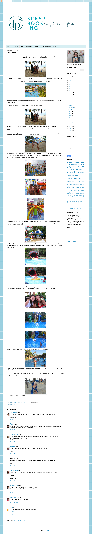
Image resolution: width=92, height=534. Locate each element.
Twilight (69, 171)
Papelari (74, 199)
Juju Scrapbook (74, 169)
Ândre (11, 424)
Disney (82, 171)
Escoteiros (82, 184)
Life (14, 404)
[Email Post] (29, 402)
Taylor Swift (81, 186)
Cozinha (71, 198)
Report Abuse (71, 241)
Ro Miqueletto (13, 412)
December (71, 101)
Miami (68, 181)
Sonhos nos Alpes (78, 201)
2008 (70, 130)
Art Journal (76, 195)
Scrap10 (82, 177)
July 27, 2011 (13, 419)
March (70, 119)
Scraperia (81, 168)
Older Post (61, 518)
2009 (70, 128)
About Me (15, 46)
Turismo (68, 202)
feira (71, 202)
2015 (70, 90)
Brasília (82, 164)
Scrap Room (70, 180)
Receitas (77, 186)
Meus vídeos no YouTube (75, 208)
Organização (70, 178)
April (69, 117)
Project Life (79, 162)
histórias (74, 202)
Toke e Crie (78, 193)
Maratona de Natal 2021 (78, 175)
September (71, 107)
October (70, 105)
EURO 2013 (70, 174)
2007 (70, 133)
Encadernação (76, 184)
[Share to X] (34, 402)
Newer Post (10, 518)
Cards (74, 189)
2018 (70, 84)
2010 (70, 126)
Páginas (70, 162)
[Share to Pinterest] (37, 402)
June (69, 113)
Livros (54, 46)
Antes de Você (70, 195)
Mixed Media (79, 198)
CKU (74, 174)
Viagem (69, 177)
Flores (68, 190)
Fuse (75, 198)
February (70, 122)
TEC (83, 201)
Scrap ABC (37, 46)
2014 (70, 92)
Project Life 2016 (71, 172)
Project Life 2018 (80, 199)
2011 (70, 99)
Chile (82, 172)
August (70, 109)
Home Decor (81, 180)
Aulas (68, 169)
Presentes (74, 192)
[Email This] (32, 402)
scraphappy (78, 202)
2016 (70, 88)
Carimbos (72, 181)
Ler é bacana (74, 190)
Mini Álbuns (76, 168)
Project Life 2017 (79, 178)
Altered (82, 193)
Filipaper (78, 174)
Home (9, 46)
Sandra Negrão (14, 485)
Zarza (69, 164)
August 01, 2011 (14, 502)
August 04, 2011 (14, 511)
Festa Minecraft (80, 189)
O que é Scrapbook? (26, 46)
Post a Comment (13, 514)
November (71, 103)
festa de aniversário (75, 166)
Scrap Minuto (78, 181)
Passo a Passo (77, 183)
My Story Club (47, 46)
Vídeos (76, 180)
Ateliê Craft (70, 189)
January (70, 124)
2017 (70, 86)
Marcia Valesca (14, 497)
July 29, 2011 (13, 492)
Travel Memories (71, 187)
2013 (70, 94)
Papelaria (70, 168)
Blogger (49, 530)
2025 (70, 76)
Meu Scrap (81, 169)
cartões (74, 164)
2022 (70, 78)
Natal (73, 186)
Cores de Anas (14, 470)
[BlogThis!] (33, 402)
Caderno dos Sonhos (76, 196)
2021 (70, 80)
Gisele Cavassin (14, 434)
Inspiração (69, 186)
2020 (70, 82)
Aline (11, 507)
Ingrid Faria (13, 446)
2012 (70, 97)
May (69, 115)
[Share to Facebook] (35, 402)
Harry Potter (75, 171)
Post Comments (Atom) (19, 520)
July (69, 111)
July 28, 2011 (13, 453)
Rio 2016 (73, 193)
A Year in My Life (75, 177)
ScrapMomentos (70, 201)
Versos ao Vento (80, 187)
